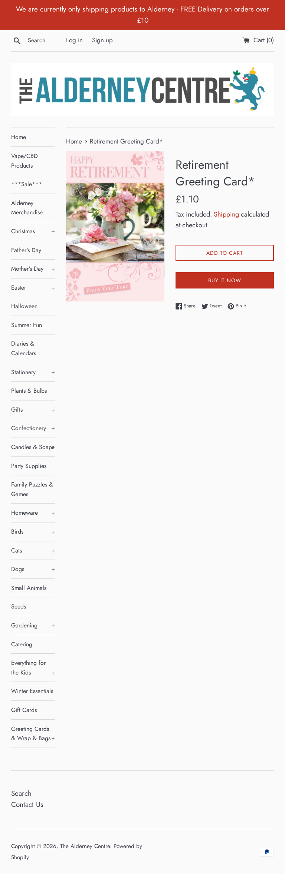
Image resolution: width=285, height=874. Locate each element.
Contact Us (27, 804)
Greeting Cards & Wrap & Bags (33, 734)
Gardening (33, 625)
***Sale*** (26, 184)
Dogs (33, 569)
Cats (33, 550)
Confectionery (33, 428)
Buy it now (224, 280)
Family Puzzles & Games (32, 489)
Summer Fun (26, 325)
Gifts (33, 409)
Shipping (226, 214)
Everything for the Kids (33, 668)
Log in (74, 40)
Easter (33, 287)
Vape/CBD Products (24, 161)
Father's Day (26, 250)
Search (21, 793)
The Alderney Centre (85, 846)
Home (18, 137)
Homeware (33, 512)
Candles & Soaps (33, 447)
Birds (33, 531)
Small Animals (28, 588)
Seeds (18, 606)
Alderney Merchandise (27, 208)
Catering (21, 644)
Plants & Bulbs (29, 390)
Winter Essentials (32, 691)
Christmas (33, 231)
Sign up (102, 40)
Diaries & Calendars (23, 348)
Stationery (33, 372)
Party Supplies (28, 466)
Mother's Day (33, 268)
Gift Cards (24, 710)
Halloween (24, 306)
